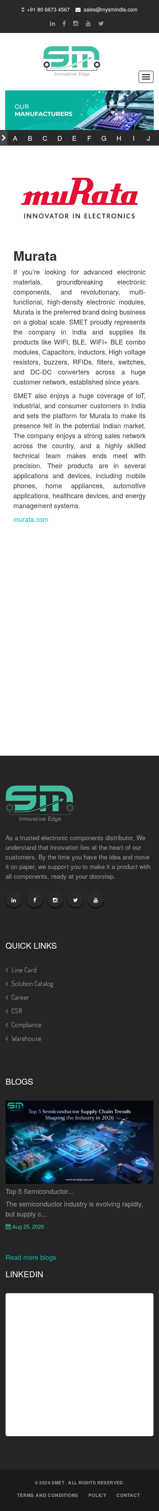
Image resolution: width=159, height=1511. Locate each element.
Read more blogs (31, 1257)
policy (97, 1495)
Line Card (24, 970)
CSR (16, 1011)
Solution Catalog (32, 983)
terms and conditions (47, 1495)
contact (128, 1495)
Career (20, 997)
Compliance (26, 1025)
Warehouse (26, 1038)
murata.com (30, 519)
